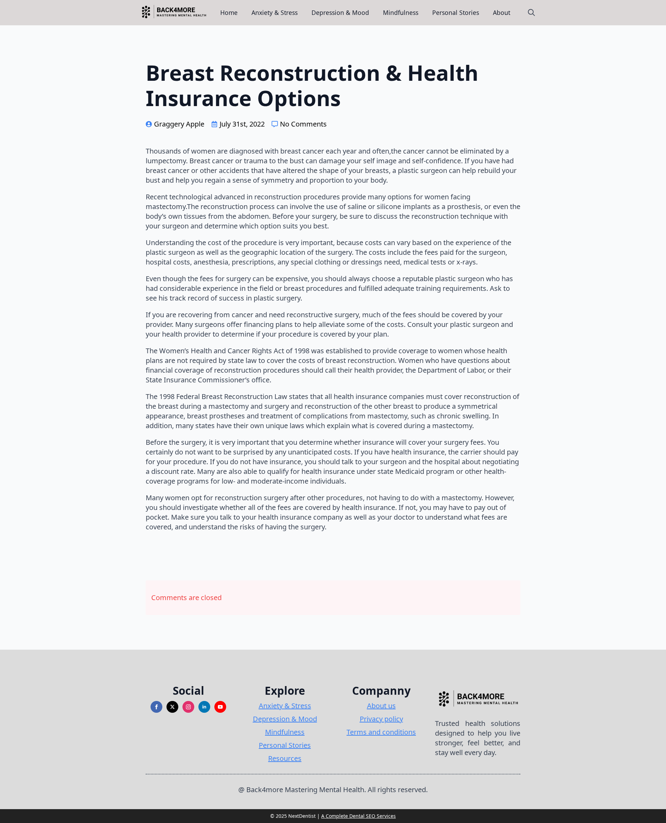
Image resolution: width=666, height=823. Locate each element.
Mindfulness (400, 12)
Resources (284, 758)
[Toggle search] (531, 12)
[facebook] (156, 707)
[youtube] (220, 707)
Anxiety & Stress (274, 12)
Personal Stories (455, 12)
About (501, 12)
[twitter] (172, 707)
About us (381, 705)
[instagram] (188, 707)
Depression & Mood (340, 12)
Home (229, 12)
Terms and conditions (381, 732)
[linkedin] (204, 707)
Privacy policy (381, 719)
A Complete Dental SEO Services (358, 816)
